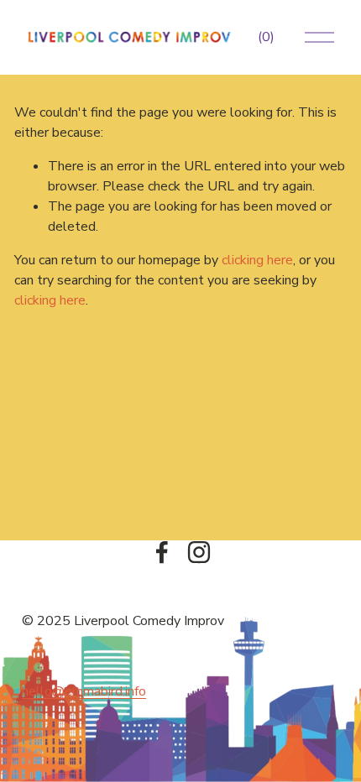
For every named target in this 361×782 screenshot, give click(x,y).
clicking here (257, 260)
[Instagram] (199, 552)
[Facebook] (162, 552)
